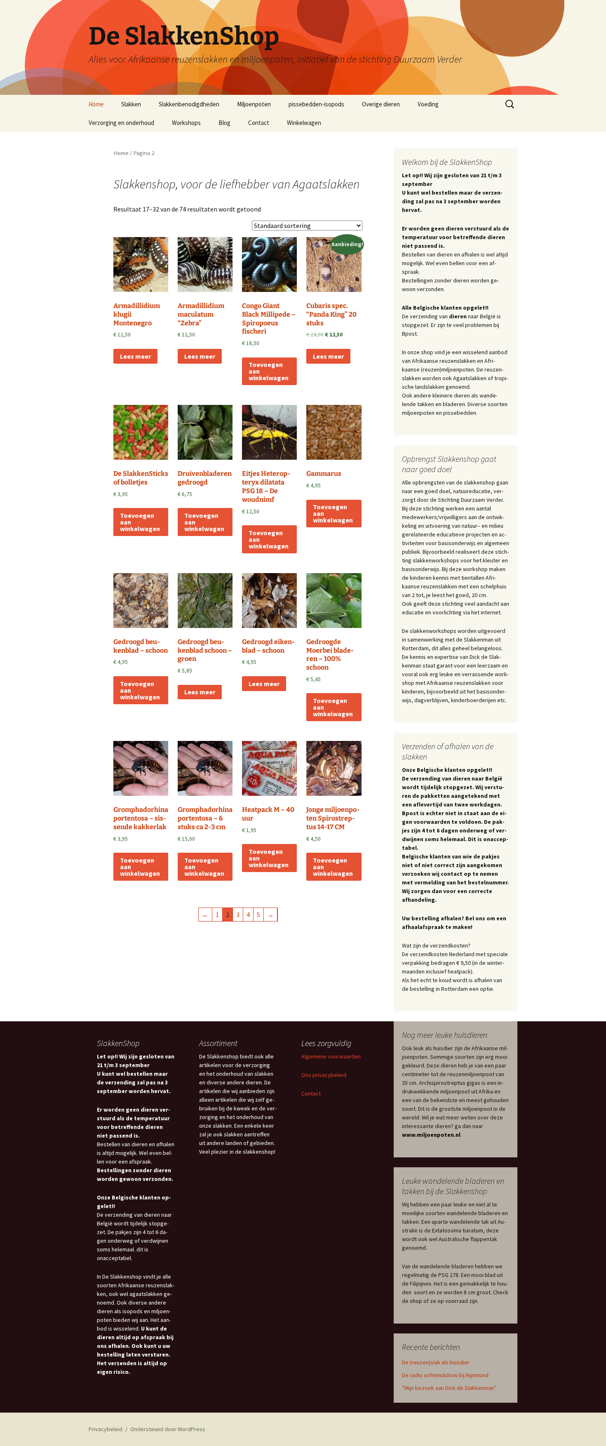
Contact (258, 123)
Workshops (186, 123)
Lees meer (135, 356)
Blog (224, 123)
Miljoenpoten (254, 104)
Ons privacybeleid (323, 1075)
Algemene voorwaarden (331, 1056)
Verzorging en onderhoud (121, 123)
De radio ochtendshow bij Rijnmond (445, 1375)
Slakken (131, 104)
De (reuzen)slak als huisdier (436, 1362)
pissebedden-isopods (316, 104)
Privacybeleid (105, 1429)
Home (96, 104)
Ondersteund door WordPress (167, 1429)
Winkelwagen (304, 123)
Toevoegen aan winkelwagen (269, 371)
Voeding (428, 104)
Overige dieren (381, 104)
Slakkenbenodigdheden (189, 104)
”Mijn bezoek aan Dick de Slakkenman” (449, 1388)
